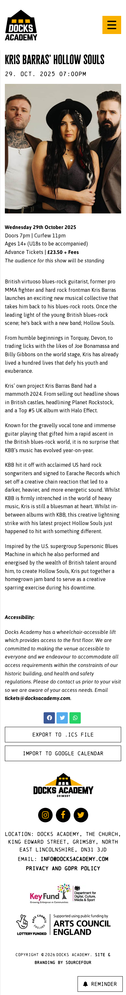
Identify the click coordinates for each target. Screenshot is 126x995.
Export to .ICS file (63, 734)
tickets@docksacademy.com (37, 697)
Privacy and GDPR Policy (63, 868)
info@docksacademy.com (74, 859)
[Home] (21, 25)
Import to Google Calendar (63, 753)
